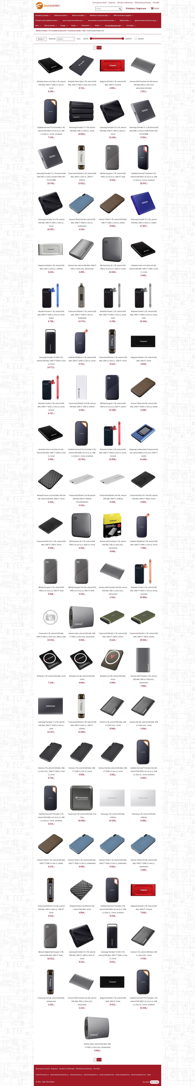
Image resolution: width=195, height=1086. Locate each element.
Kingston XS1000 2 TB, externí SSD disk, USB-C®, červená (144, 907)
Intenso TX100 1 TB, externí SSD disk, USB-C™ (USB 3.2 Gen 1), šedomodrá (82, 861)
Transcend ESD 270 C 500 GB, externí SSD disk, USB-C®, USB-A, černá (144, 497)
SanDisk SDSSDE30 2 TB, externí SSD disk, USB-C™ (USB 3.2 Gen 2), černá (143, 543)
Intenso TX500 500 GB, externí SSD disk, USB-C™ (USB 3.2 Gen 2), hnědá (143, 405)
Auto (37, 25)
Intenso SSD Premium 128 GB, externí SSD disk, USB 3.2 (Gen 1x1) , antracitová (82, 1001)
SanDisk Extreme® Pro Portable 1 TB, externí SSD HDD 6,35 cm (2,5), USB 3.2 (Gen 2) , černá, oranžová (51, 131)
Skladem (140, 39)
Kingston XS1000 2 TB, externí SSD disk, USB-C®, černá (113, 999)
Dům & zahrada (49, 25)
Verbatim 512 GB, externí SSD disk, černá (82, 677)
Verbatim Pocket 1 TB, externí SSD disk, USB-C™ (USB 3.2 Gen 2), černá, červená (51, 406)
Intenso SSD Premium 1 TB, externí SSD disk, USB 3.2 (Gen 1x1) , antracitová (113, 544)
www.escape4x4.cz (91, 1075)
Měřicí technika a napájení (122, 15)
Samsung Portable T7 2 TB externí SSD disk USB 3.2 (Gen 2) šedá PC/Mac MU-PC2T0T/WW (51, 177)
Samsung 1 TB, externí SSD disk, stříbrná (144, 815)
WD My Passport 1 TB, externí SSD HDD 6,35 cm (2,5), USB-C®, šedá (113, 175)
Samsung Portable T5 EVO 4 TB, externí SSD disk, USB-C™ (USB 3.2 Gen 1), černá (51, 361)
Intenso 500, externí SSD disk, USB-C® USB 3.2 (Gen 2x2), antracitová (82, 267)
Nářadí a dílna (124, 20)
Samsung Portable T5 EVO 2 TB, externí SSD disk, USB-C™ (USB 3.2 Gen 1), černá (113, 955)
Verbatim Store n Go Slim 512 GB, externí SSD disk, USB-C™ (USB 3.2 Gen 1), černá (51, 452)
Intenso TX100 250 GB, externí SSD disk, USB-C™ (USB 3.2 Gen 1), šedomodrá (144, 863)
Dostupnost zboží (100, 3)
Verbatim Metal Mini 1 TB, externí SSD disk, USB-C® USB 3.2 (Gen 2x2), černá (82, 83)
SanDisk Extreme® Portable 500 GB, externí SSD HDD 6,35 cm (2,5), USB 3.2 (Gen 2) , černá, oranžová (143, 771)
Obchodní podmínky (143, 3)
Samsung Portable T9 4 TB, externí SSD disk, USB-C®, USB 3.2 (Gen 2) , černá (51, 223)
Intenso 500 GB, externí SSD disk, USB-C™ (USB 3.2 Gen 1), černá (112, 769)
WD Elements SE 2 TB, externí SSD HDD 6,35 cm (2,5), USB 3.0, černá (113, 267)
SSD (83, 31)
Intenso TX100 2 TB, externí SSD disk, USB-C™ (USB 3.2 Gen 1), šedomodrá (113, 861)
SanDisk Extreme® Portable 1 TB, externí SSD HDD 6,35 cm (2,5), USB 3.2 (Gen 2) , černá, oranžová (51, 817)
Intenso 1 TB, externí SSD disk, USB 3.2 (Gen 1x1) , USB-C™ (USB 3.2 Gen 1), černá (51, 771)
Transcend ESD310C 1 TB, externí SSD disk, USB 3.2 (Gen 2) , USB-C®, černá (113, 359)
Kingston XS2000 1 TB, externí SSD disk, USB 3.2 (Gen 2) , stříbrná (51, 267)
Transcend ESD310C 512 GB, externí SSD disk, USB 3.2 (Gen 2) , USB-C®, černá (51, 909)
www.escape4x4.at (122, 1075)
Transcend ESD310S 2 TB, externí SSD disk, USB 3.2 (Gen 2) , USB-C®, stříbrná (82, 725)
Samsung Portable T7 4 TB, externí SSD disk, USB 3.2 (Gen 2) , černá (82, 129)
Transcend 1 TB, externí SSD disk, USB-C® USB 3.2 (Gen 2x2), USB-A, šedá (51, 635)
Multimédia (85, 25)
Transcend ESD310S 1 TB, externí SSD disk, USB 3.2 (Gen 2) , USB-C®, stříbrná (82, 177)
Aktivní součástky (78, 15)
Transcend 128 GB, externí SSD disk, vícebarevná (51, 999)
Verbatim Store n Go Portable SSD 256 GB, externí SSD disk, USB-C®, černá (51, 497)
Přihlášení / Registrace (136, 8)
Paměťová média (74, 31)
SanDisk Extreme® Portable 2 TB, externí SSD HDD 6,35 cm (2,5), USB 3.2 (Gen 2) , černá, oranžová (113, 909)
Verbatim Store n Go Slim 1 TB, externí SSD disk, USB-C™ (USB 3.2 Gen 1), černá (51, 85)
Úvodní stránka (41, 31)
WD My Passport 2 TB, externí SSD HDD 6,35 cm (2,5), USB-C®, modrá (113, 405)
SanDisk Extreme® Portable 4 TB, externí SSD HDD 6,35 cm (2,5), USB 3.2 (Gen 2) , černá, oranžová (144, 177)
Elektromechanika (60, 15)
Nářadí (97, 25)
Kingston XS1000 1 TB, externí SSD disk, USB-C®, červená (113, 83)
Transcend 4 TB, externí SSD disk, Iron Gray (82, 815)
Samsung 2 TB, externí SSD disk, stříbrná (113, 815)
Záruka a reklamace (125, 3)
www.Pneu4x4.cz (42, 1075)
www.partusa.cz (76, 1075)
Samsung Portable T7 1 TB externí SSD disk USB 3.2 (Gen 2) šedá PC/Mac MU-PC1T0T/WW (143, 131)
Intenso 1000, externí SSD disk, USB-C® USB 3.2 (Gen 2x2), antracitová (82, 635)
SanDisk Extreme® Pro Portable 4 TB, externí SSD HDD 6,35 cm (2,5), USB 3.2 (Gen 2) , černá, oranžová (82, 452)
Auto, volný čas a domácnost (72, 20)
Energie (62, 25)
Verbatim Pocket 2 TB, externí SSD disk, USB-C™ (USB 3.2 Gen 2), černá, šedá (143, 315)
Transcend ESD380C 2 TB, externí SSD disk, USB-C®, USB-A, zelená (144, 635)
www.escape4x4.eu (138, 1075)
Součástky (129, 25)
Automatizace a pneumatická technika (101, 20)
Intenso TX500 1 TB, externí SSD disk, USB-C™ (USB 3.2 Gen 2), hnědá (51, 861)
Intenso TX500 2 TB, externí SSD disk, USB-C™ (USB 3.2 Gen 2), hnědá (113, 221)
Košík (156, 8)
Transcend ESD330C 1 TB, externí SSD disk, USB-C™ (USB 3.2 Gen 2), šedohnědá (82, 315)
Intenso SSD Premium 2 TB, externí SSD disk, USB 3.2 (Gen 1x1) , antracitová (144, 679)
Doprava (112, 3)
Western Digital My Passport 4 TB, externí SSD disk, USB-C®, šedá (51, 953)
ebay (149, 1075)
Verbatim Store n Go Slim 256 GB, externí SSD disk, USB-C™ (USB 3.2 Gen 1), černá (143, 269)
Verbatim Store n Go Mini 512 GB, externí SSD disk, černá (82, 907)
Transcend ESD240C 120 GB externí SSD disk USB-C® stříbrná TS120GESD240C (82, 498)
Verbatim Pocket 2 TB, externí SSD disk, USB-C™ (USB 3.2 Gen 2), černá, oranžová (143, 590)
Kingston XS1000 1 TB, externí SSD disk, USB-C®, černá (144, 359)
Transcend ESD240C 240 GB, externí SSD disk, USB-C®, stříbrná (112, 497)
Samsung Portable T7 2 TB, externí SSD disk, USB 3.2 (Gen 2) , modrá (144, 221)
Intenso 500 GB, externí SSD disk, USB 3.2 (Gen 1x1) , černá (144, 723)
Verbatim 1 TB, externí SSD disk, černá (51, 676)
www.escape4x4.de (106, 1075)
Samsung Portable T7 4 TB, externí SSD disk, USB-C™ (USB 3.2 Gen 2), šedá (51, 725)
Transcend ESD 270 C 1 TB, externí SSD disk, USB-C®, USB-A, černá (51, 543)
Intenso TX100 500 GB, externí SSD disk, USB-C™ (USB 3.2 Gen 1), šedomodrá (82, 223)
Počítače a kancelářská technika (46, 20)
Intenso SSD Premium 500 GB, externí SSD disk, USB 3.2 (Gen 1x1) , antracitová (113, 590)
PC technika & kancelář (113, 25)
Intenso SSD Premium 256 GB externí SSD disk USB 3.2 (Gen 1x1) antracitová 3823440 (144, 85)
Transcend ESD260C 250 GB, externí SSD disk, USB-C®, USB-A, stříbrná (82, 405)
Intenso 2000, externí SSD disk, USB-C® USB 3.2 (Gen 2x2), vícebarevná (97, 1045)
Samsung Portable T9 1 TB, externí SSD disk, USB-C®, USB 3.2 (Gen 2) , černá (82, 955)
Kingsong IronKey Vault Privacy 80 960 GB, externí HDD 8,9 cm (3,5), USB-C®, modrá (143, 452)
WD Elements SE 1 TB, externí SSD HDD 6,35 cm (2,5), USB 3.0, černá (82, 543)
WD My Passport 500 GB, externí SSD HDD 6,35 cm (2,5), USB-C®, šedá (82, 589)
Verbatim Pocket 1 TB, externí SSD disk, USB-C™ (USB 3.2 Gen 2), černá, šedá (113, 315)
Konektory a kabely (41, 15)
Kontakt (156, 3)
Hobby (73, 25)
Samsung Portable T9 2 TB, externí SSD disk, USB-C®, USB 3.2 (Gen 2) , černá (113, 131)
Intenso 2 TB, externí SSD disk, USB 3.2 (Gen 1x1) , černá (113, 723)
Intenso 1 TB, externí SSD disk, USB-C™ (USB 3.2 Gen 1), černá (82, 769)
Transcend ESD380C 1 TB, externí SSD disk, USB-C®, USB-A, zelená (113, 635)
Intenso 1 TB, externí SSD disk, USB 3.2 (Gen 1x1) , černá (144, 953)
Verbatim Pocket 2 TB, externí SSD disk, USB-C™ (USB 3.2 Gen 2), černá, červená (113, 452)
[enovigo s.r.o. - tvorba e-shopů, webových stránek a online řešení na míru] (154, 1082)
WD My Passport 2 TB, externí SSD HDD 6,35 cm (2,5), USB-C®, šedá (51, 589)
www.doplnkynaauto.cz (59, 1075)
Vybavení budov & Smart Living (145, 20)
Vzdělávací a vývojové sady (99, 15)
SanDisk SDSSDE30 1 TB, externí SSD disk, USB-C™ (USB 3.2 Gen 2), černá (82, 359)
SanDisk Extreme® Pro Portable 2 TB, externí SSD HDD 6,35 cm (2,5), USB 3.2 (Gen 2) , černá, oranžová (144, 1001)
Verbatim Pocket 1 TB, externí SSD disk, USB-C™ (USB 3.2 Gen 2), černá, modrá (51, 315)
